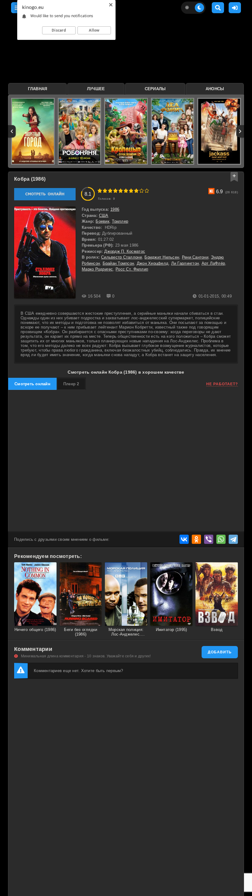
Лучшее (96, 89)
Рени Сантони (195, 257)
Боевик (102, 221)
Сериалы (155, 89)
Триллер (120, 221)
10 (146, 190)
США (103, 215)
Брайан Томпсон (118, 263)
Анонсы (215, 89)
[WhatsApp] (221, 539)
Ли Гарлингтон (185, 263)
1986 (114, 209)
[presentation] (12, 131)
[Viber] (208, 539)
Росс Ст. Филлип (132, 269)
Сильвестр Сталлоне (121, 257)
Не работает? (222, 384)
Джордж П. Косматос (124, 251)
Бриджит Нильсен (161, 257)
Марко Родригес (97, 269)
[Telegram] (233, 539)
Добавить (220, 652)
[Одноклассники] (196, 539)
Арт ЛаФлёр (213, 263)
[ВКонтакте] (184, 539)
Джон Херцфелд (152, 263)
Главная (37, 89)
